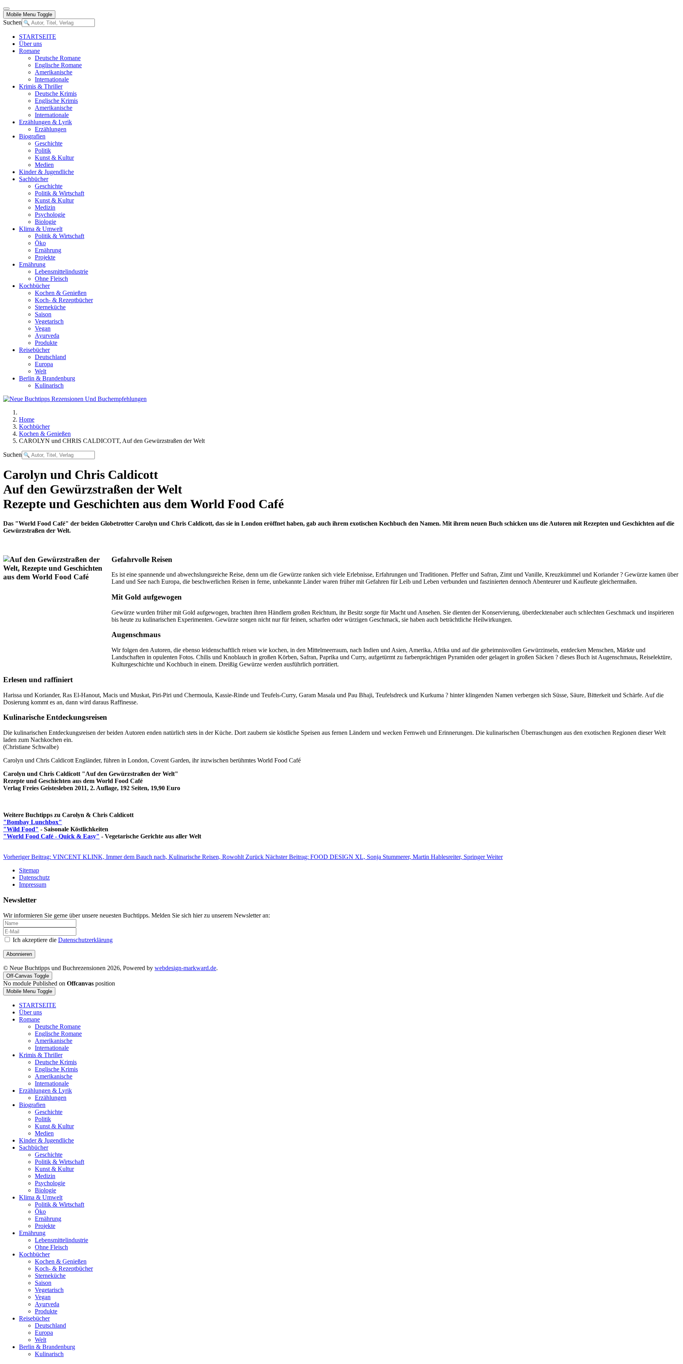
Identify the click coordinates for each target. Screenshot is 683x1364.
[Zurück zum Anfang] (6, 9)
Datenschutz (34, 877)
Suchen (12, 22)
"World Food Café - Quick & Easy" (51, 836)
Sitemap (29, 870)
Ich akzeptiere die (62, 939)
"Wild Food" (21, 829)
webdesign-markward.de (185, 968)
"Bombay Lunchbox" (32, 822)
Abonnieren (19, 954)
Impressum (32, 884)
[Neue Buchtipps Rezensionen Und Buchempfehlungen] (75, 398)
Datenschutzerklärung (85, 939)
